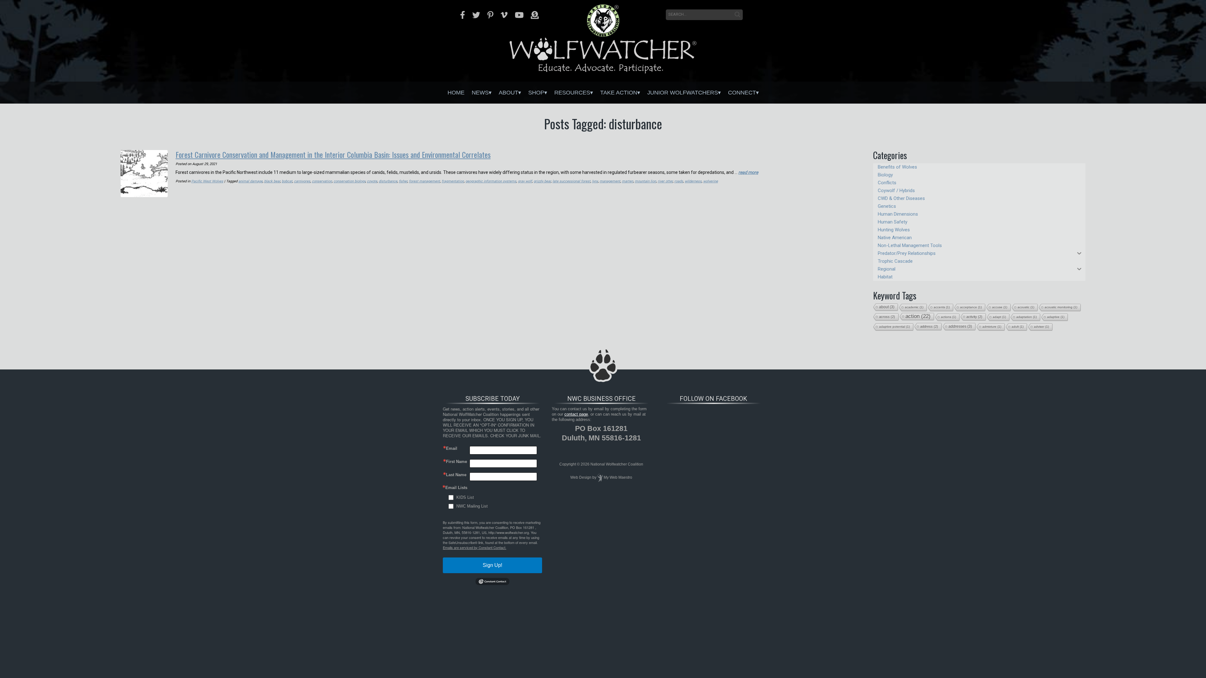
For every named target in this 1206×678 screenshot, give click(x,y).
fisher (403, 181)
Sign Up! (492, 565)
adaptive (1055, 317)
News (480, 92)
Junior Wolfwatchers (682, 92)
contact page (576, 414)
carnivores (302, 181)
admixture (991, 326)
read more (748, 172)
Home (456, 92)
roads (678, 181)
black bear (272, 181)
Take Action (618, 92)
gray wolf (525, 181)
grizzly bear (542, 181)
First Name (456, 461)
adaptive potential (894, 326)
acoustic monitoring (1061, 307)
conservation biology (349, 181)
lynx (595, 181)
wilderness (693, 181)
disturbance (388, 181)
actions (948, 317)
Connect (742, 92)
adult (1018, 326)
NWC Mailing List (472, 506)
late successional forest (571, 181)
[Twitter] (476, 15)
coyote (372, 181)
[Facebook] (462, 15)
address (929, 326)
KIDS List (465, 497)
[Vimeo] (504, 15)
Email (451, 448)
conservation (322, 181)
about (886, 307)
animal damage (250, 181)
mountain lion (645, 181)
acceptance (971, 307)
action (918, 316)
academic (914, 307)
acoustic (1026, 307)
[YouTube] (519, 15)
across (887, 317)
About (508, 92)
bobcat (287, 181)
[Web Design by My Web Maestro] (600, 477)
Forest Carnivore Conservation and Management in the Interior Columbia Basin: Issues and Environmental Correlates (333, 154)
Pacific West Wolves (207, 181)
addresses (960, 326)
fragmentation (453, 181)
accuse (999, 307)
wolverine (710, 181)
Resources (572, 92)
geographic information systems (490, 181)
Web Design (580, 477)
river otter (665, 181)
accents (942, 307)
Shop (536, 92)
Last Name (456, 474)
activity (974, 317)
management (610, 181)
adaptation (1026, 317)
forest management (424, 181)
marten (627, 181)
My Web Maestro (618, 477)
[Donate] (535, 15)
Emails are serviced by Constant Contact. (474, 547)
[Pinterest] (490, 15)
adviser (1041, 326)
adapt (999, 317)
